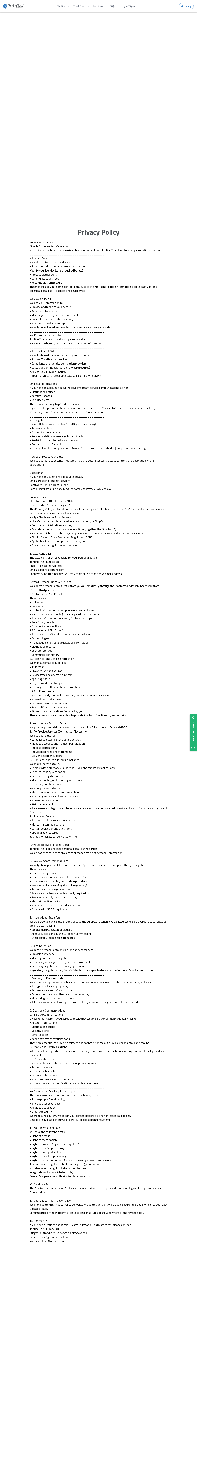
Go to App (186, 6)
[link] (63, 6)
